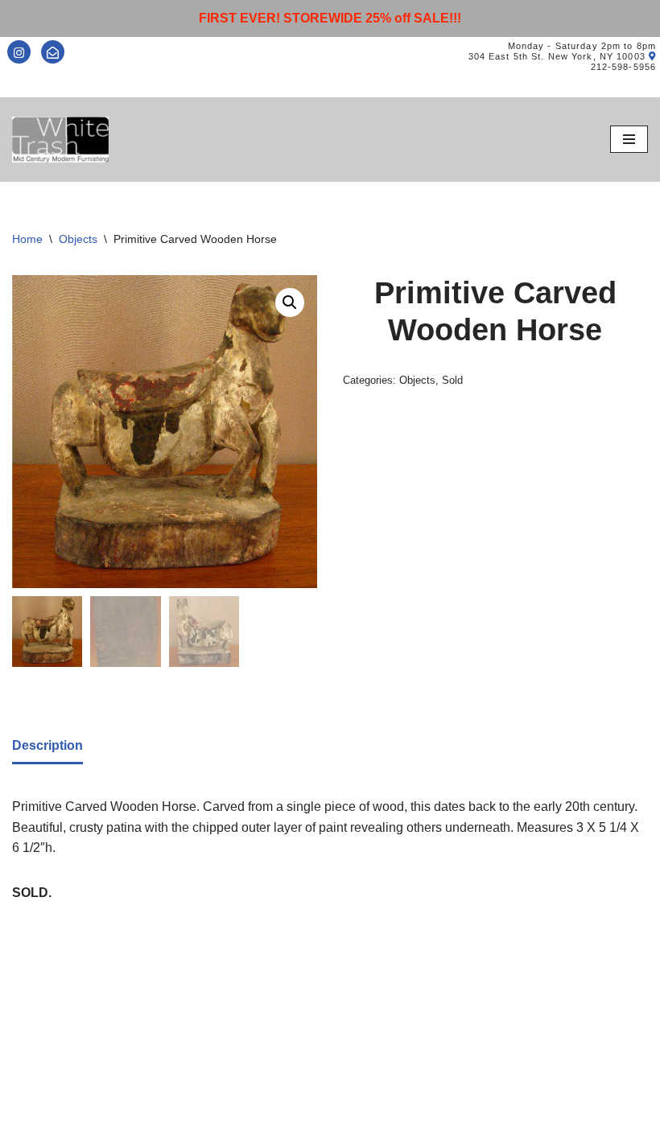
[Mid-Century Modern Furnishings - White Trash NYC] (60, 140)
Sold (452, 380)
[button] (289, 302)
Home (27, 239)
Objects (78, 239)
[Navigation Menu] (629, 139)
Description (47, 745)
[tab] (47, 747)
